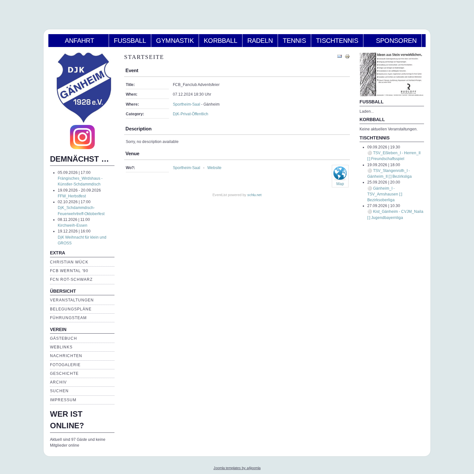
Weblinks (61, 347)
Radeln (260, 40)
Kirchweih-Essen (72, 225)
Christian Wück (69, 262)
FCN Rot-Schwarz (71, 279)
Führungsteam (68, 318)
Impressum (63, 400)
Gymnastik (175, 40)
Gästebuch (63, 338)
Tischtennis (337, 40)
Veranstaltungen (72, 300)
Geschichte (64, 373)
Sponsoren (392, 40)
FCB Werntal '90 (69, 271)
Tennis (294, 40)
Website (214, 168)
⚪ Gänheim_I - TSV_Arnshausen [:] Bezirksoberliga (384, 194)
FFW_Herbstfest (72, 196)
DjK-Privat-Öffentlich (190, 114)
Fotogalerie (65, 365)
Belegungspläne (71, 309)
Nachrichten (66, 356)
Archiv (58, 382)
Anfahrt (78, 40)
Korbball (220, 40)
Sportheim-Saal (186, 104)
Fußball (130, 40)
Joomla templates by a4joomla (237, 468)
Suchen (59, 391)
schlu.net (254, 195)
